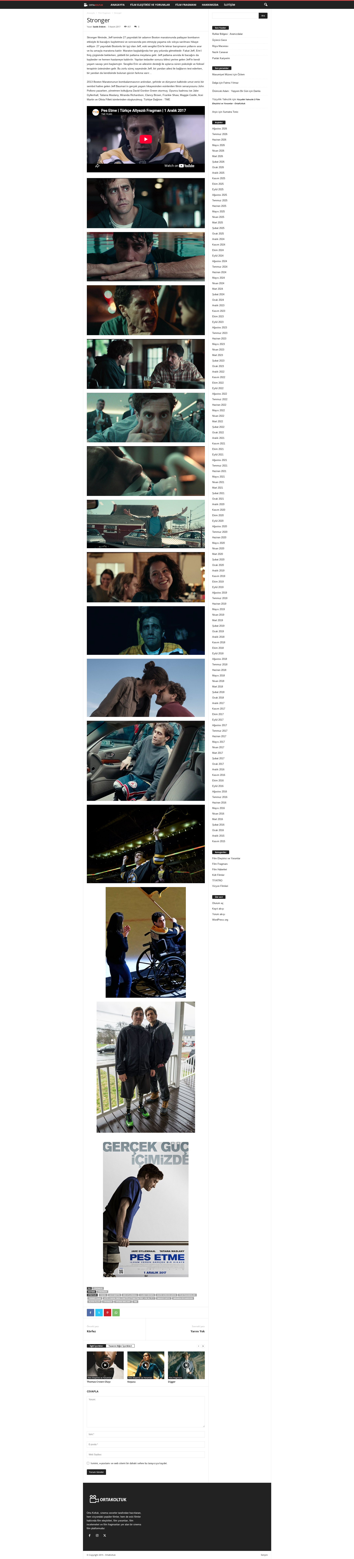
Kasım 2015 (218, 841)
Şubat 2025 (218, 228)
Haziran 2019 (219, 603)
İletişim (229, 4)
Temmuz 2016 (219, 797)
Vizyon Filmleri (220, 886)
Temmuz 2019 (219, 598)
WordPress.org (220, 919)
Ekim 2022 (218, 382)
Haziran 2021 (219, 471)
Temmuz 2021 (219, 465)
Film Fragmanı (185, 4)
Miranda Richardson (183, 1298)
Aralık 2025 (218, 172)
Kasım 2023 (218, 311)
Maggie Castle (163, 1298)
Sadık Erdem (99, 26)
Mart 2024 (217, 288)
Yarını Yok (198, 1331)
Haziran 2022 (219, 404)
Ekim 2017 (218, 714)
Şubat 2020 (218, 559)
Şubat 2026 (218, 161)
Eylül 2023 (217, 322)
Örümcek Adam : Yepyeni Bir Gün (230, 91)
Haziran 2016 (219, 802)
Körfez (91, 1331)
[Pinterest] (107, 1312)
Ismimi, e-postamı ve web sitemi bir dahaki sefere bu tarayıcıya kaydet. (129, 1463)
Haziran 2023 (219, 338)
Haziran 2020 (219, 537)
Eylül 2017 (217, 719)
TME (135, 1301)
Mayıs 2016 (218, 808)
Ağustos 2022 (219, 393)
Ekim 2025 (218, 183)
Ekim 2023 (218, 316)
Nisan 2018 (218, 681)
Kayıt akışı (218, 908)
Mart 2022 (217, 421)
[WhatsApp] (116, 1312)
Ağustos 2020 (219, 526)
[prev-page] (198, 1346)
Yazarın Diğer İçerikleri (120, 1345)
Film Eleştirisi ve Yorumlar (150, 4)
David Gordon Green (166, 1295)
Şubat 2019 (218, 625)
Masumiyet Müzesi (222, 74)
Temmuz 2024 (219, 266)
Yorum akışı (218, 914)
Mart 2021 (217, 487)
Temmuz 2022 (219, 399)
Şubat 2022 (218, 427)
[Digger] (186, 1365)
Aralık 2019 (218, 570)
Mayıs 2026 (218, 145)
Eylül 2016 (217, 786)
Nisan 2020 (218, 548)
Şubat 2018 (218, 692)
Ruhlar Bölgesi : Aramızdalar (227, 34)
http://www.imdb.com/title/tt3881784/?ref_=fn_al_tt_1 (129, 1298)
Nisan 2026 (218, 150)
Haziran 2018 (219, 670)
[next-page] (203, 1346)
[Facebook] (90, 1312)
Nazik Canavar (220, 52)
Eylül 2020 (217, 520)
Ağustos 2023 (219, 327)
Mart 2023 (217, 355)
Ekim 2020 (218, 515)
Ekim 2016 (218, 780)
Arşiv (215, 111)
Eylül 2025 (217, 189)
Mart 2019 (217, 620)
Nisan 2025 (218, 217)
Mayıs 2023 (218, 344)
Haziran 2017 (219, 736)
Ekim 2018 (218, 648)
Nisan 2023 (218, 349)
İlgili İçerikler (96, 1345)
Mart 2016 (217, 819)
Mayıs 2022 (218, 410)
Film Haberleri (219, 869)
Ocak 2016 (218, 830)
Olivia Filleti (94, 1301)
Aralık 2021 (218, 438)
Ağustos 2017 (219, 725)
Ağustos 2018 (219, 659)
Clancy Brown (147, 1295)
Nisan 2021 (218, 482)
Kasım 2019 (218, 576)
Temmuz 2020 (219, 532)
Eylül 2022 (217, 388)
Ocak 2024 (218, 300)
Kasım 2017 (218, 708)
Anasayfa (118, 4)
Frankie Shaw (95, 1298)
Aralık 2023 (218, 305)
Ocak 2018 (218, 697)
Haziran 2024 (219, 272)
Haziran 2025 (219, 206)
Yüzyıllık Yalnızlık (222, 99)
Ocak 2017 (218, 764)
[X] (99, 1312)
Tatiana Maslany (123, 1301)
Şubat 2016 (218, 824)
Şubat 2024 (218, 294)
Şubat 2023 (218, 360)
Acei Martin (114, 1295)
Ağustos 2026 (219, 128)
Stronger (98, 1288)
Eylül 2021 (217, 454)
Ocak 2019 (218, 631)
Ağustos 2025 (219, 195)
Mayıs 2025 (218, 211)
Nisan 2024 (218, 283)
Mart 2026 (217, 156)
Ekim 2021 (218, 449)
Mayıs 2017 (218, 741)
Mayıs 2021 (218, 476)
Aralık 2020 (218, 504)
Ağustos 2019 (219, 592)
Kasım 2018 (218, 642)
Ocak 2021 (218, 498)
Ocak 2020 (218, 565)
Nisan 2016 (218, 813)
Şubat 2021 (218, 493)
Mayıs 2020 (218, 543)
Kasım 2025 (218, 178)
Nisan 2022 (218, 416)
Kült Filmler (218, 875)
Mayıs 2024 (218, 277)
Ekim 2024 (218, 250)
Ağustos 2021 (219, 460)
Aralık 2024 (218, 239)
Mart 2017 (217, 753)
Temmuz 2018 (219, 664)
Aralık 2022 (218, 371)
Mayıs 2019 (218, 609)
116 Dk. (103, 1295)
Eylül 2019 (217, 587)
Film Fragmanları (187, 1295)
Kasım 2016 (218, 775)
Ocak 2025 (218, 233)
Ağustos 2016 (219, 791)
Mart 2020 (217, 554)
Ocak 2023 (218, 366)
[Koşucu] (145, 1365)
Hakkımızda (210, 4)
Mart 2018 (217, 686)
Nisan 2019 (218, 614)
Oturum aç (217, 903)
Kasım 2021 (218, 443)
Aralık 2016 (218, 769)
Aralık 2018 (218, 636)
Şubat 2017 (218, 758)
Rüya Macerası (220, 46)
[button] (266, 5)
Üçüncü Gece (219, 40)
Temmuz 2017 (219, 730)
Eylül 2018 (217, 653)
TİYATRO (217, 880)
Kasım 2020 (218, 509)
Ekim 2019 (218, 581)
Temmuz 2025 (219, 200)
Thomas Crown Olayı (99, 1381)
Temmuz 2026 (219, 134)
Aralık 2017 (218, 703)
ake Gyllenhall (130, 1295)
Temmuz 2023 (219, 333)
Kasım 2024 (218, 244)
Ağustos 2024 (219, 261)
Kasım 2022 (218, 377)
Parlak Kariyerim (221, 58)
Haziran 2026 (219, 139)
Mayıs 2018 (218, 675)
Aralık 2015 (218, 835)
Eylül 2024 (217, 255)
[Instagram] (98, 1536)
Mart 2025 (217, 222)
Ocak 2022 (218, 432)
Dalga (215, 82)
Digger (172, 1381)
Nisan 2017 (218, 747)
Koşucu (131, 1381)
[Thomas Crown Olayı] (105, 1365)
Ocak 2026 (218, 167)
